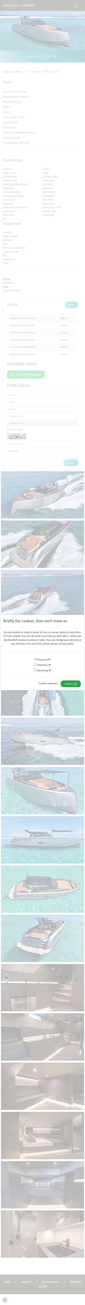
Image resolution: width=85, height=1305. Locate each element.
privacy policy (66, 643)
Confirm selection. (48, 683)
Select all (71, 684)
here (23, 643)
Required (42, 659)
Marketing (42, 670)
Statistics (42, 664)
